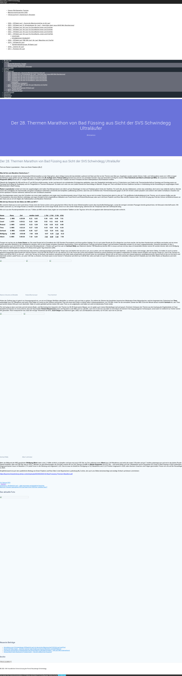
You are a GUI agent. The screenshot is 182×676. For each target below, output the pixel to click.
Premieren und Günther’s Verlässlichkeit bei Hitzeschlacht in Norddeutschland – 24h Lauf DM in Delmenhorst (37, 650)
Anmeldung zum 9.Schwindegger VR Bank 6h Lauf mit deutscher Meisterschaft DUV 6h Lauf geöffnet (35, 647)
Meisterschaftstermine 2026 (18, 12)
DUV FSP (7, 19)
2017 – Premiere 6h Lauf (16, 49)
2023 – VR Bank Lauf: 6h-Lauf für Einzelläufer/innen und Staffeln (30, 29)
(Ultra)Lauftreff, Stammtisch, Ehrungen (21, 15)
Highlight (3, 484)
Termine (7, 8)
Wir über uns (9, 6)
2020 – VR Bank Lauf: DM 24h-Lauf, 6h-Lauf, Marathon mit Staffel (30, 40)
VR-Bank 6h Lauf (10, 21)
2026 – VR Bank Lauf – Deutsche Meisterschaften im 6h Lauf (29, 23)
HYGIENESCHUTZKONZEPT (21, 38)
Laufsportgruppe (11, 51)
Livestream (15, 36)
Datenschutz (9, 55)
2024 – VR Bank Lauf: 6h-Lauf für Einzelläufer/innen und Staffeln (30, 27)
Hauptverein (9, 57)
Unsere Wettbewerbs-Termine (18, 10)
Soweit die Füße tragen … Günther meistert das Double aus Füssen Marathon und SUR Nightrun (32, 649)
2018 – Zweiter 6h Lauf (16, 47)
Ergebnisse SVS (10, 17)
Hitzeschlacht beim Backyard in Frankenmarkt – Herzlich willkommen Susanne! (28, 652)
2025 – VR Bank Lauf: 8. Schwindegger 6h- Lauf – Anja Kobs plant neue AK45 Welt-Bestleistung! (41, 25)
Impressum (8, 53)
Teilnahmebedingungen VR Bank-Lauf (24, 44)
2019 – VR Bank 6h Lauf (16, 42)
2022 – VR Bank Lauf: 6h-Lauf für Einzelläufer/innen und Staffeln (30, 32)
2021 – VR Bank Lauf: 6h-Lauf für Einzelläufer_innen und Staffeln (30, 34)
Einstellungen (62, 675)
